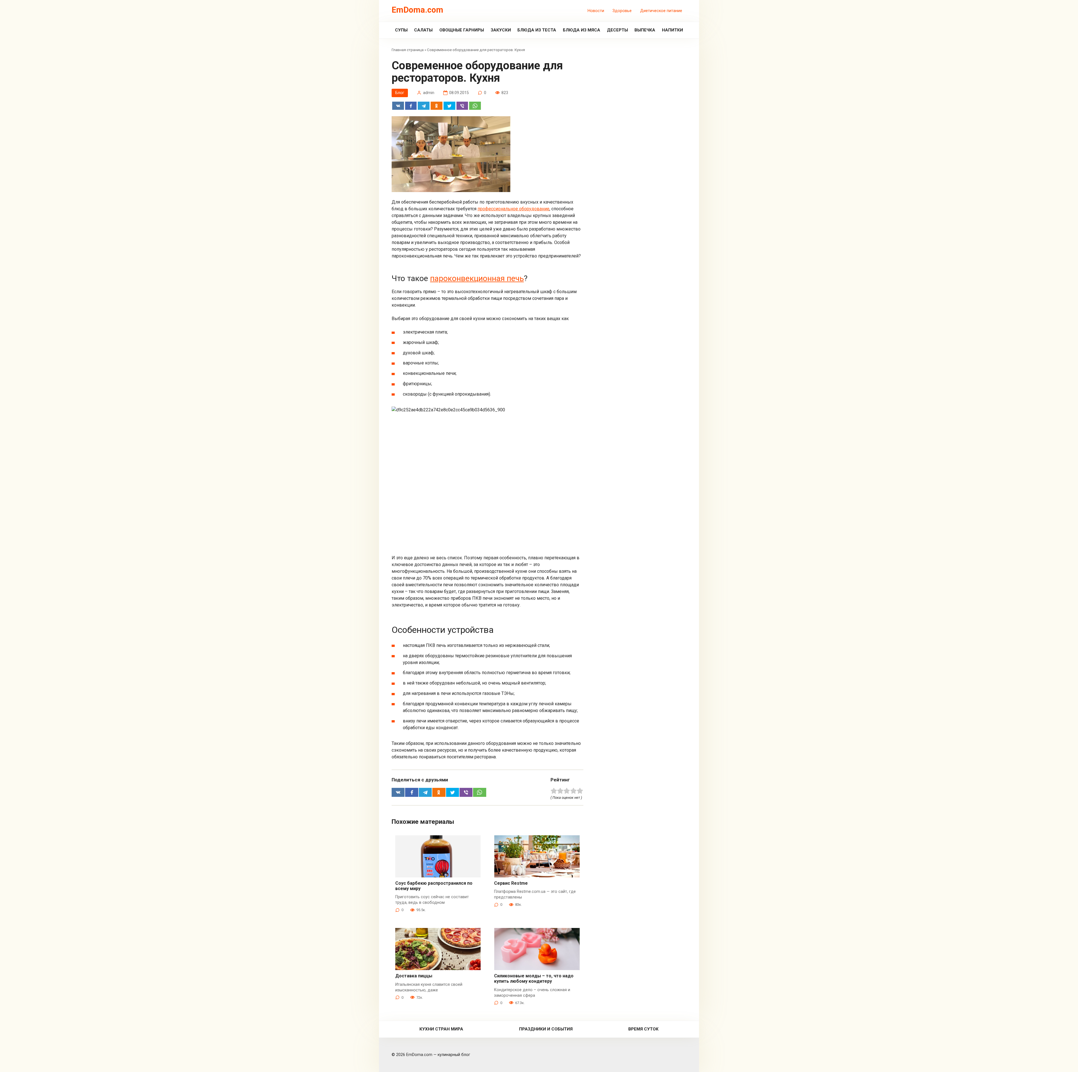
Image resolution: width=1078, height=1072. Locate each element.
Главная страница (408, 49)
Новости (596, 10)
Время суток (643, 1029)
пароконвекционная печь (477, 278)
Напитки (672, 30)
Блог (399, 92)
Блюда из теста (536, 30)
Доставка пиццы (413, 976)
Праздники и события (546, 1029)
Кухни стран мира (441, 1029)
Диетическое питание (661, 10)
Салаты (423, 30)
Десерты (617, 30)
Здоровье (622, 10)
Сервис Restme (511, 883)
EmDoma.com (417, 10)
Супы (401, 30)
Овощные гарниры (461, 30)
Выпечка (644, 30)
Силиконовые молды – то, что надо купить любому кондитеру (534, 978)
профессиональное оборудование (513, 208)
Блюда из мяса (581, 30)
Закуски (501, 30)
